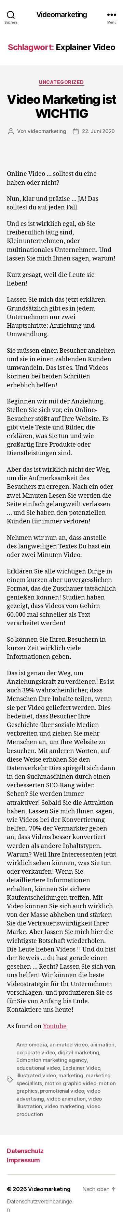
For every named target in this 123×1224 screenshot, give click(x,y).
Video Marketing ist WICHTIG (61, 106)
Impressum (23, 1160)
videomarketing (47, 131)
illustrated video (36, 1075)
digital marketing (78, 1052)
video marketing (64, 1106)
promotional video (62, 1091)
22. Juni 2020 (98, 131)
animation (102, 1044)
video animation (66, 1098)
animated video (68, 1044)
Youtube (55, 1026)
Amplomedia (31, 1044)
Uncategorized (61, 82)
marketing (70, 1075)
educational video (38, 1068)
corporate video (35, 1052)
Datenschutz (25, 1150)
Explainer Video (81, 1068)
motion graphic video (70, 1083)
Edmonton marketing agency (51, 1060)
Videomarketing (61, 14)
